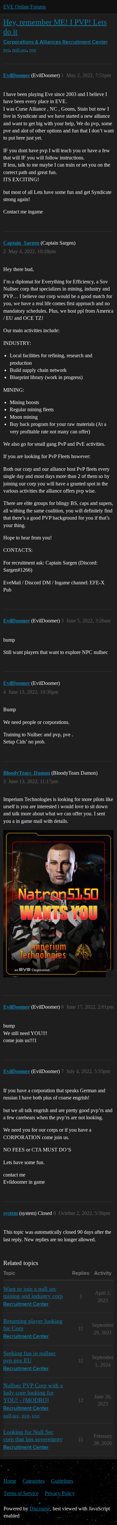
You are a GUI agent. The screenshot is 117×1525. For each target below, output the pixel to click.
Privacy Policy (60, 1493)
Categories (34, 1481)
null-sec (19, 50)
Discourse (40, 1508)
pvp (32, 50)
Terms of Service (21, 1493)
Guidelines (62, 1481)
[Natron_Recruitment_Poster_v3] (58, 903)
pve (6, 50)
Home (10, 1481)
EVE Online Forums (24, 6)
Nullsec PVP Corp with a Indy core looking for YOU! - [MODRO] (33, 1392)
